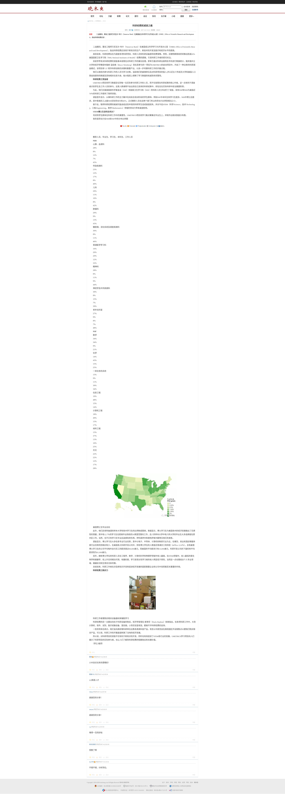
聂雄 (90, 657)
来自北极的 (92, 744)
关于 (163, 782)
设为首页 (175, 2)
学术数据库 (98, 2)
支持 (100, 670)
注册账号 (195, 10)
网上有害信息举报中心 (112, 790)
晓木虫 (96, 9)
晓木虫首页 (90, 2)
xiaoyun (91, 709)
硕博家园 (98, 21)
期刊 (136, 16)
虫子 (130, 30)
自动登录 (187, 6)
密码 (161, 10)
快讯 (154, 16)
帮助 (179, 782)
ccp (90, 727)
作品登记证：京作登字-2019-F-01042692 (132, 790)
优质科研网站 (175, 786)
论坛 (101, 16)
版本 (191, 782)
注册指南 (188, 2)
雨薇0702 (92, 674)
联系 (167, 782)
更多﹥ (191, 16)
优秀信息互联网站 (185, 786)
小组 (173, 16)
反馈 (183, 782)
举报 (193, 652)
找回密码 (195, 6)
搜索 (182, 16)
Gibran (91, 692)
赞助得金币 (182, 2)
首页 (92, 16)
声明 (171, 782)
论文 (127, 16)
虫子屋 (163, 16)
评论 (93, 652)
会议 (145, 16)
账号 (161, 6)
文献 (110, 16)
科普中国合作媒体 (177, 790)
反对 (107, 670)
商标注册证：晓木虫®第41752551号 (156, 790)
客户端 (104, 2)
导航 (187, 782)
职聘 (119, 16)
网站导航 (195, 2)
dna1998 (91, 762)
